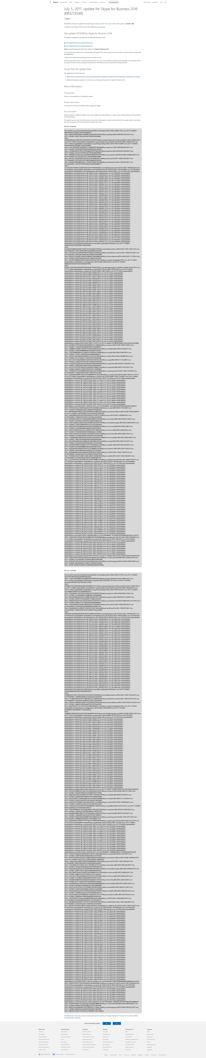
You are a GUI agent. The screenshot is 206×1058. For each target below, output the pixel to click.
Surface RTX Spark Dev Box (44, 1039)
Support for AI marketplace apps (131, 1039)
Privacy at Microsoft (151, 1039)
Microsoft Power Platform (108, 1042)
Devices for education (86, 1034)
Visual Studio (128, 1049)
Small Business (106, 1049)
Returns (62, 1039)
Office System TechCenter (73, 1017)
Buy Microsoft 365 (114, 2)
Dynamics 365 (105, 1036)
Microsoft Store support (65, 1036)
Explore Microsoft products (44, 1047)
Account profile (64, 1031)
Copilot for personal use (43, 1044)
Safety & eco (140, 1055)
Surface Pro (41, 1031)
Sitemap (106, 1055)
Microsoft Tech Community (130, 1042)
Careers (148, 1031)
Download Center (64, 1034)
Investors (148, 1042)
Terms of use (126, 1055)
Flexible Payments (64, 1049)
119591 (66, 57)
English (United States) (45, 1054)
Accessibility (149, 1047)
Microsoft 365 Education (87, 1039)
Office (70, 2)
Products (77, 2)
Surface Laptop (41, 1034)
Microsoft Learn (128, 1036)
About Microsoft (150, 1034)
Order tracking (64, 1042)
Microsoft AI (105, 1031)
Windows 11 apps (42, 1049)
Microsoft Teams (106, 1044)
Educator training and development (89, 1044)
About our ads (153, 1055)
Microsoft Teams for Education (88, 1036)
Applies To (67, 18)
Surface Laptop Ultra (43, 1036)
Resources (102, 2)
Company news (150, 1036)
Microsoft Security (106, 1034)
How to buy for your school (87, 1042)
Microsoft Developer (129, 1034)
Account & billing (93, 2)
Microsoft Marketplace (129, 1044)
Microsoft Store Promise (65, 1047)
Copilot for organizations (43, 1042)
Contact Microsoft (113, 1055)
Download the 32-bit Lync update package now (79, 42)
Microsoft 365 (63, 2)
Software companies (129, 1047)
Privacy (120, 1055)
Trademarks (133, 1055)
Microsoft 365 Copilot (107, 1047)
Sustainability (149, 1049)
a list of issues (101, 27)
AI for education (85, 1049)
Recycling (147, 1055)
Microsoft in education (86, 1031)
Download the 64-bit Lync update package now (79, 46)
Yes (107, 1023)
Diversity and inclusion (151, 1044)
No (117, 1023)
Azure (126, 1031)
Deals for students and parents (88, 1047)
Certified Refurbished (65, 1044)
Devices (84, 2)
